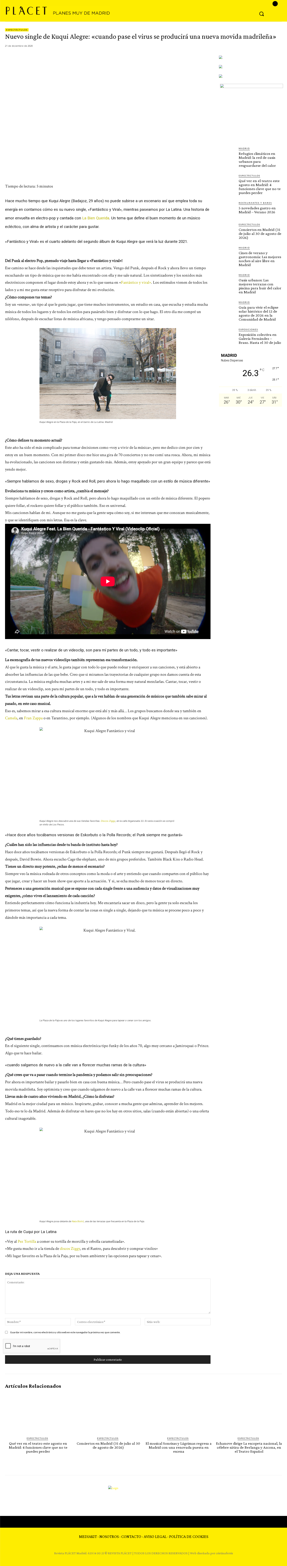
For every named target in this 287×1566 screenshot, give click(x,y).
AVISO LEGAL (155, 1536)
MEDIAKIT (88, 1536)
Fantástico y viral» (136, 282)
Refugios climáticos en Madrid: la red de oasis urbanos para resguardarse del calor (257, 159)
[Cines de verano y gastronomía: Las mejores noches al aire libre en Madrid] (227, 254)
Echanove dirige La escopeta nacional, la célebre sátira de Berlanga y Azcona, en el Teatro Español (249, 1447)
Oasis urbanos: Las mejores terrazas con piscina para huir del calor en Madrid (260, 286)
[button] (261, 13)
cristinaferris (224, 1553)
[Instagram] (275, 3)
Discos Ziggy (108, 820)
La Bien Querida (95, 218)
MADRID (244, 148)
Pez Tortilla (27, 1241)
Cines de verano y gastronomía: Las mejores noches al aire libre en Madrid (260, 259)
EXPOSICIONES (248, 329)
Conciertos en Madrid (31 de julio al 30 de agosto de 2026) (260, 233)
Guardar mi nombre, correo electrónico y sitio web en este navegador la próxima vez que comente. (65, 1332)
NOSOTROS (109, 1536)
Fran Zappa (33, 718)
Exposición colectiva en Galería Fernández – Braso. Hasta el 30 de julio (260, 338)
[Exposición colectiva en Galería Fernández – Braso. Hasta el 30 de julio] (227, 336)
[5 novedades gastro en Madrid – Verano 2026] (227, 209)
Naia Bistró (78, 1221)
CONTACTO (131, 1536)
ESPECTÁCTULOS (17, 29)
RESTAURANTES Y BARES (255, 203)
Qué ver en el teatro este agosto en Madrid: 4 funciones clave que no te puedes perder (260, 187)
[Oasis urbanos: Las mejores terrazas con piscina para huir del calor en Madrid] (227, 281)
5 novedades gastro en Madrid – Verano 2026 (257, 210)
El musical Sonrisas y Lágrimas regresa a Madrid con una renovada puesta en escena (179, 1447)
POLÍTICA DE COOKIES (188, 1536)
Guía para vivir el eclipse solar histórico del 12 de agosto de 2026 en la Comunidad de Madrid (258, 313)
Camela (11, 718)
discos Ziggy (70, 1248)
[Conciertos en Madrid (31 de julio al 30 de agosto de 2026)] (227, 231)
